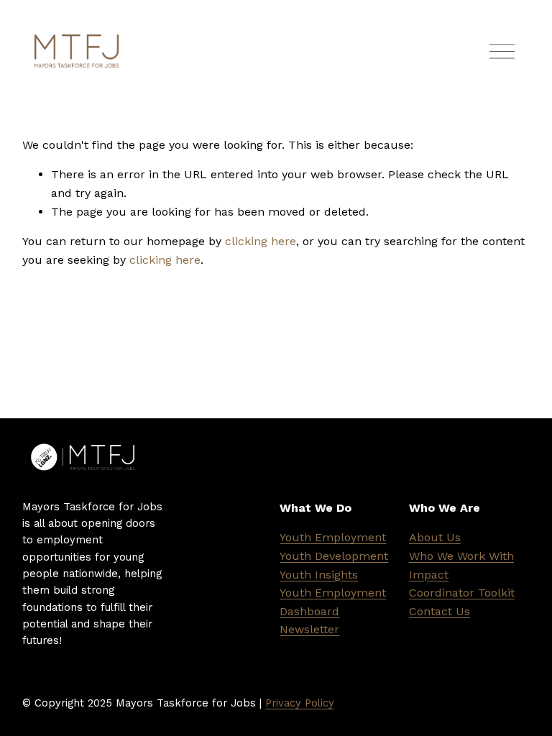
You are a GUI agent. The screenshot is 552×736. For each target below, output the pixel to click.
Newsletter (309, 629)
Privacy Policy (299, 702)
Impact (428, 574)
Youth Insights (319, 574)
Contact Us (439, 611)
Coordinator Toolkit (462, 592)
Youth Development (334, 556)
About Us (435, 537)
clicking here (260, 241)
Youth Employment (333, 537)
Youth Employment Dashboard (333, 602)
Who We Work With (461, 556)
